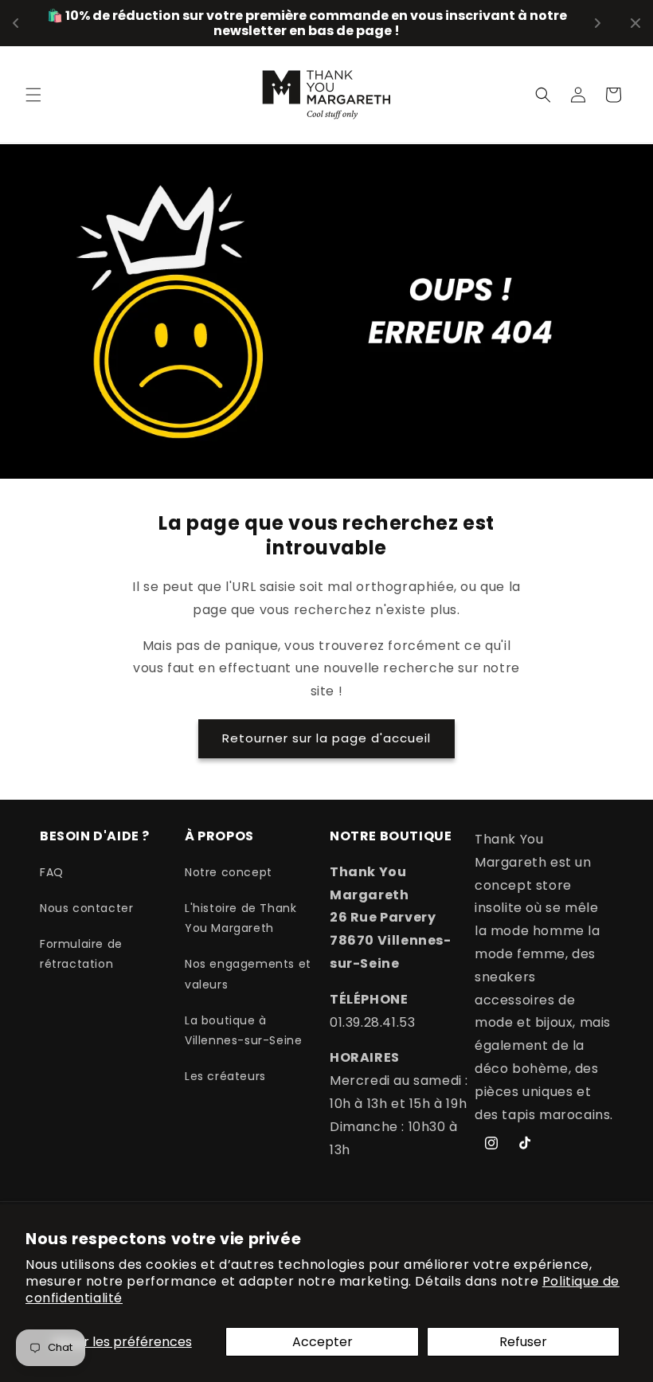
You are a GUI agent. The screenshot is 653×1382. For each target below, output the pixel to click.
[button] (33, 94)
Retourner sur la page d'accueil (326, 738)
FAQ (52, 872)
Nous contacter (86, 908)
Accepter (322, 1342)
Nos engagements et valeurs (248, 974)
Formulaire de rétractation (81, 954)
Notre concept (228, 872)
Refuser (523, 1342)
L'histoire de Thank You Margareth (240, 918)
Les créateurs (225, 1076)
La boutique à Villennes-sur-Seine (243, 1030)
